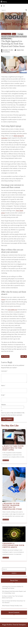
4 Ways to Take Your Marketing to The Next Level (13, 448)
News (14, 34)
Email (3, 395)
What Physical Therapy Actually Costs (12, 605)
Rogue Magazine (14, 24)
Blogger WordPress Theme (9, 625)
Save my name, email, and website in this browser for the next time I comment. (12, 414)
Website (3, 404)
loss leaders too (12, 309)
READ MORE (5, 460)
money (3, 299)
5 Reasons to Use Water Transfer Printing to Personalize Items (12, 506)
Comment (4, 371)
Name (3, 385)
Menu (5, 2)
